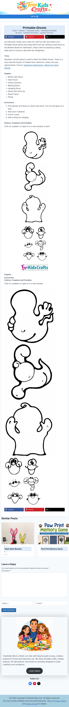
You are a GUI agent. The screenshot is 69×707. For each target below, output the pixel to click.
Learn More (34, 671)
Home (14, 30)
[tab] (6, 540)
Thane (20, 33)
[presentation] (17, 533)
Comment (6, 571)
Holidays (22, 30)
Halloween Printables (49, 30)
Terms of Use (31, 704)
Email (40, 603)
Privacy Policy (60, 701)
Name (5, 603)
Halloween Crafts (33, 30)
